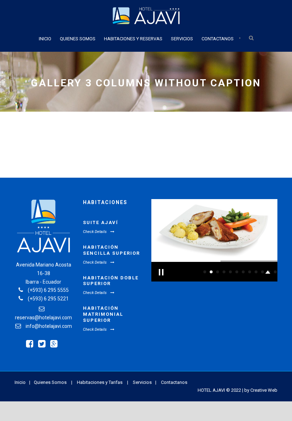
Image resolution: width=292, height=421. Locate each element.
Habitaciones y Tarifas (99, 382)
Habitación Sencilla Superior (111, 250)
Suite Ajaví (100, 222)
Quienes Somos (77, 38)
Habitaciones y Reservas (133, 38)
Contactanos (218, 38)
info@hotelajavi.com (49, 326)
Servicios (182, 38)
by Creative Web (260, 390)
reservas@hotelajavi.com (43, 317)
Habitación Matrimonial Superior (103, 314)
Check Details (95, 231)
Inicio (45, 38)
